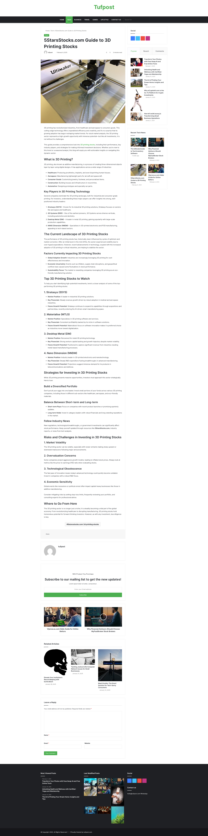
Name (46, 735)
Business (77, 20)
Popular (134, 51)
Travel (87, 20)
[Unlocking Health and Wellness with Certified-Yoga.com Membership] (137, 73)
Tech (69, 20)
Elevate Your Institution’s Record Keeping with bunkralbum (53, 679)
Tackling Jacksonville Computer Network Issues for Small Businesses (83, 669)
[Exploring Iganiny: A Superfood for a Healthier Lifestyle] (117, 815)
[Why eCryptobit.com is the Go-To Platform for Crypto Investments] (137, 100)
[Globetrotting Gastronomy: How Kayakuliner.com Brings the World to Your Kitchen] (117, 796)
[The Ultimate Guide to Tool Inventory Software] (138, 142)
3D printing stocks (87, 145)
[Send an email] (53, 52)
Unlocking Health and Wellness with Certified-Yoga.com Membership (153, 72)
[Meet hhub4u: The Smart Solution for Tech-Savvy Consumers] (110, 665)
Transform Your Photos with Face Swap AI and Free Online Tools (153, 61)
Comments (160, 51)
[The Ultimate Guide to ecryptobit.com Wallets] (90, 810)
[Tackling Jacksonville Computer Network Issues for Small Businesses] (83, 657)
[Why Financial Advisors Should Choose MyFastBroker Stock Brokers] (156, 142)
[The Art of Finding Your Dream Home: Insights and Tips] (137, 83)
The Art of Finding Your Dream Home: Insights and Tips (154, 82)
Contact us (116, 20)
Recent (146, 51)
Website (87, 743)
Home (62, 20)
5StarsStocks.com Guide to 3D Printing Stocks (138, 180)
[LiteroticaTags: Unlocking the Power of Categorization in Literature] (104, 810)
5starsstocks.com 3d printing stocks (83, 524)
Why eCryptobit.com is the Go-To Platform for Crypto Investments (154, 93)
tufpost (50, 52)
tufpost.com (88, 832)
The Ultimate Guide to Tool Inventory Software (138, 151)
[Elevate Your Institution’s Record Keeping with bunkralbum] (56, 662)
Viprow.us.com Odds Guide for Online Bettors (156, 177)
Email (46, 743)
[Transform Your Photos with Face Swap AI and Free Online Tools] (137, 62)
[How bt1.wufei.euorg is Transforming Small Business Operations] (137, 117)
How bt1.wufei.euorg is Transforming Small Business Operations (152, 116)
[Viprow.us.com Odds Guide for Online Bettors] (156, 168)
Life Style (104, 20)
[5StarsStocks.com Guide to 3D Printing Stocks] (138, 170)
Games (95, 20)
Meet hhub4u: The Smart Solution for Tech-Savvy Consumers (107, 685)
